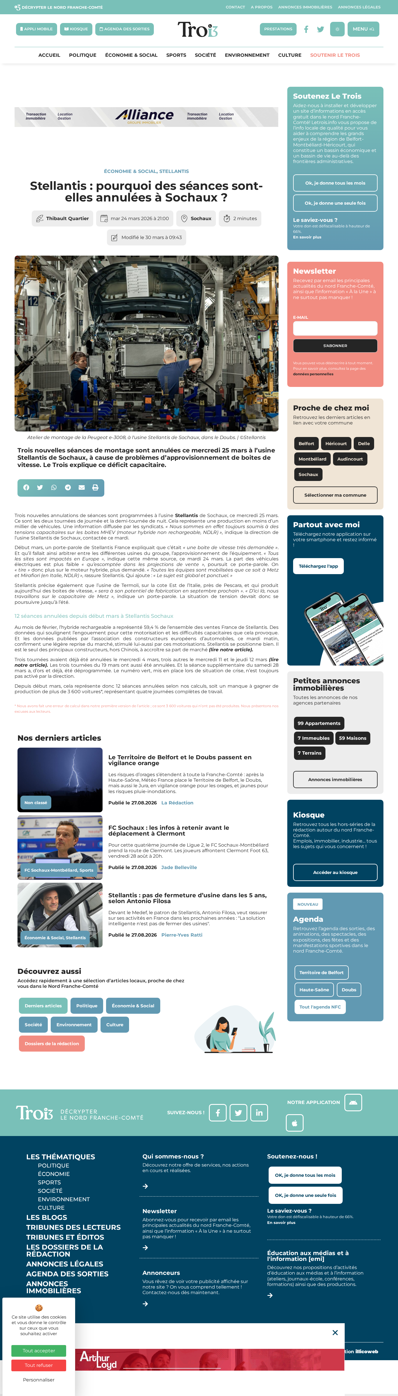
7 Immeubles (314, 738)
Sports (176, 55)
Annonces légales (359, 7)
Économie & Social (131, 55)
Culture (290, 55)
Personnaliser (38, 1380)
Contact (235, 7)
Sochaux (201, 218)
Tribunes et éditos (65, 1237)
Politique (82, 55)
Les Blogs (46, 1217)
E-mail (300, 317)
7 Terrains (310, 753)
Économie (54, 1173)
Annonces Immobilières (305, 7)
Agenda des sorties (67, 1274)
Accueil (49, 55)
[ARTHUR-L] (199, 1359)
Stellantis (174, 171)
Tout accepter (39, 1350)
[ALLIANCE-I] (147, 148)
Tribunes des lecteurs (73, 1227)
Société (205, 55)
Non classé (35, 802)
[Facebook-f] (306, 29)
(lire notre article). (231, 649)
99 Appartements (319, 723)
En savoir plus (307, 237)
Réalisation (352, 1351)
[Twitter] (321, 29)
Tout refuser (39, 1365)
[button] (26, 488)
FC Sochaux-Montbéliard (50, 870)
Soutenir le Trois (335, 55)
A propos (261, 7)
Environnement (247, 55)
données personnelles (313, 374)
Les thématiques (60, 1156)
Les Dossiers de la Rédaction (64, 1251)
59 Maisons (353, 738)
